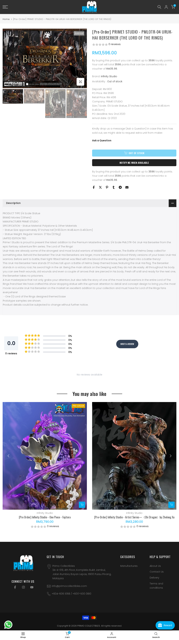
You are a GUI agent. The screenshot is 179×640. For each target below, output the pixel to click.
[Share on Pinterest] (107, 187)
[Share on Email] (126, 187)
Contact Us (157, 571)
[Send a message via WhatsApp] (8, 625)
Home (6, 19)
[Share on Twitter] (100, 187)
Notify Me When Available (134, 162)
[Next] (80, 58)
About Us (155, 566)
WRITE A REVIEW (127, 343)
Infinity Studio (109, 76)
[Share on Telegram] (120, 187)
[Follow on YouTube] (31, 587)
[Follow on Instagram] (23, 587)
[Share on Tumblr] (113, 187)
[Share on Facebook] (93, 187)
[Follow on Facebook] (15, 587)
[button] (134, 44)
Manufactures (129, 566)
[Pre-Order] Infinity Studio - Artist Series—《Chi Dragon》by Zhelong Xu (134, 517)
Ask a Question (101, 140)
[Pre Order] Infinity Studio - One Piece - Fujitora (45, 517)
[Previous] (8, 58)
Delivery (154, 577)
